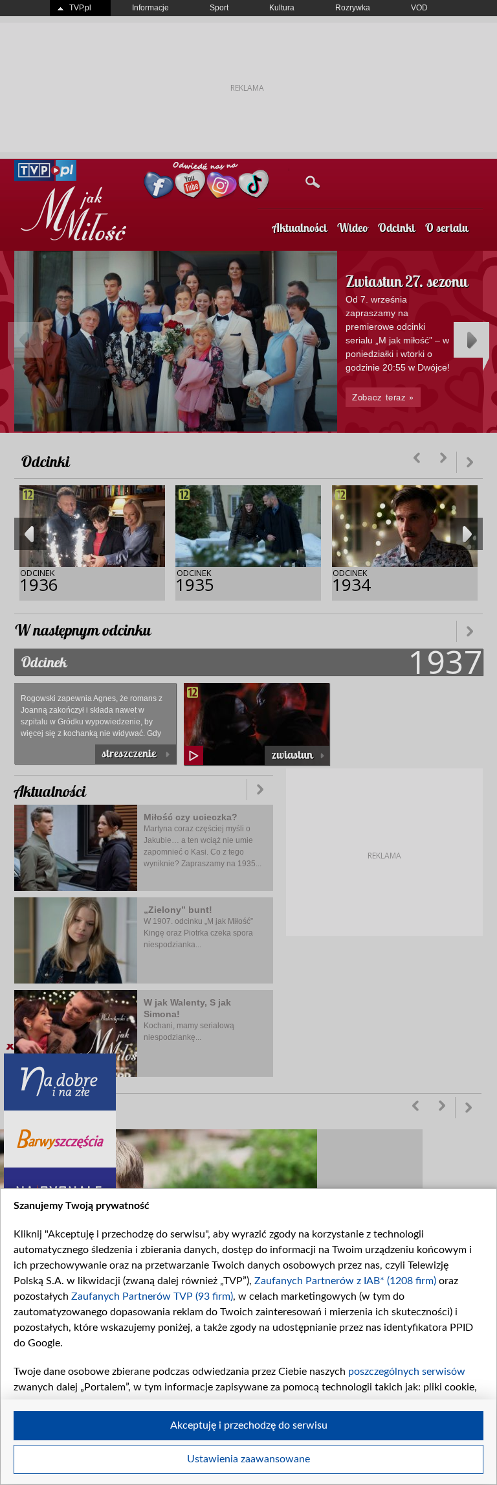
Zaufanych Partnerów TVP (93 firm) (152, 1296)
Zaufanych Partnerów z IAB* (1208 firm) (345, 1281)
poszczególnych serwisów (406, 1371)
